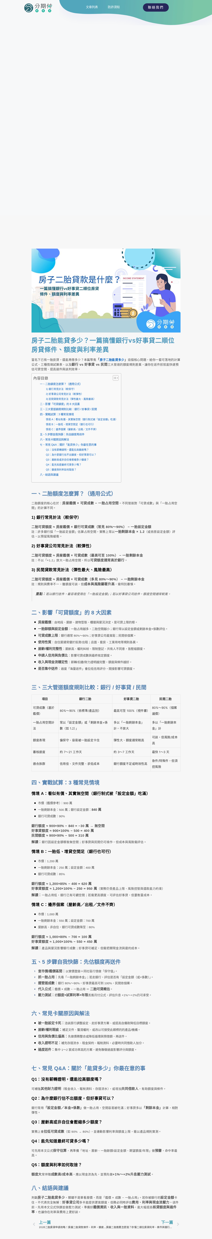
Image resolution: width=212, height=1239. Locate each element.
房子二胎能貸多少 (112, 360)
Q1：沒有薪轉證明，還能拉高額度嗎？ (67, 449)
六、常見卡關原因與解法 (54, 439)
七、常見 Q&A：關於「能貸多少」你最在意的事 (68, 444)
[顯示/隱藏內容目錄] (114, 378)
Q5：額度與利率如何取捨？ (61, 469)
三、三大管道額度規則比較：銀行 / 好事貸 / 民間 (68, 409)
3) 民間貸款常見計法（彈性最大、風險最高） (71, 399)
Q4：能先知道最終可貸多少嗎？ (63, 464)
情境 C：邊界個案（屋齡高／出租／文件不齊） (72, 429)
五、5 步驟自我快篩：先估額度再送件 (62, 434)
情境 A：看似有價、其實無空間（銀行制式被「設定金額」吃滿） (82, 419)
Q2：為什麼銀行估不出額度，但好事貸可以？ (71, 454)
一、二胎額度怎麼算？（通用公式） (61, 383)
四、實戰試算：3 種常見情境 (57, 414)
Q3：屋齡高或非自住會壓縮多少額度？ (67, 459)
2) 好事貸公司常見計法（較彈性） (64, 394)
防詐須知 (114, 7)
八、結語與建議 (49, 474)
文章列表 (92, 7)
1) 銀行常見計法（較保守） (61, 389)
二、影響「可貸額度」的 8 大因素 (60, 403)
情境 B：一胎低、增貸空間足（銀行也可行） (70, 424)
